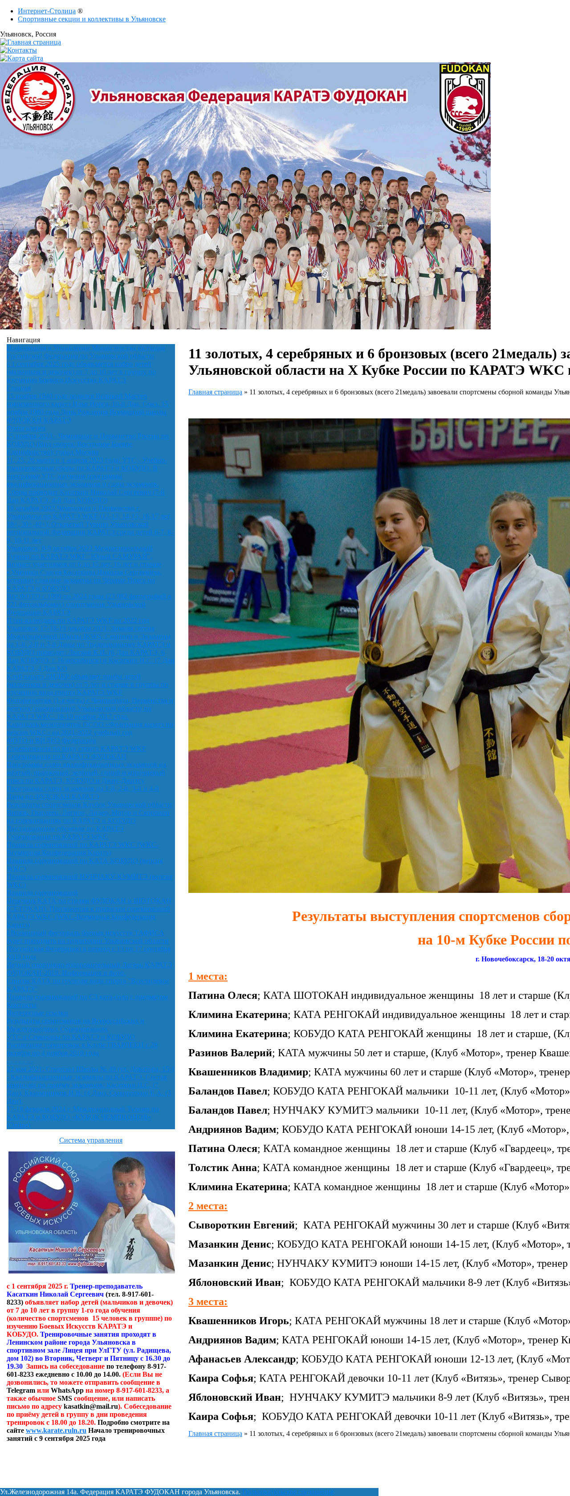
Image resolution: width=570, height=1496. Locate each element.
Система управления (90, 1140)
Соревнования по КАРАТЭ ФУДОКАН (66, 756)
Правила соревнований (42, 892)
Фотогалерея (26, 428)
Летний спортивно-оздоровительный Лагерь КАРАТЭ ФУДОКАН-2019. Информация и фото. (89, 969)
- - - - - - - (20, 1061)
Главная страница (215, 392)
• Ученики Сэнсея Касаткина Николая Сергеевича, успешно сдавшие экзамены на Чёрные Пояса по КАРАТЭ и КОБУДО (84, 580)
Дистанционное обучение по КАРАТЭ (65, 828)
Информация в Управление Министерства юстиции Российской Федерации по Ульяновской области (86, 352)
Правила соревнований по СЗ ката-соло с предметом (87, 997)
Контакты (22, 1005)
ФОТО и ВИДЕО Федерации (51, 740)
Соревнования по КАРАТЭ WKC (57, 836)
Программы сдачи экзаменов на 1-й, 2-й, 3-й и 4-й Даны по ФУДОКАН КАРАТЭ (83, 792)
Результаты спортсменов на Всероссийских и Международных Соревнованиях (75, 1025)
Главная (19, 388)
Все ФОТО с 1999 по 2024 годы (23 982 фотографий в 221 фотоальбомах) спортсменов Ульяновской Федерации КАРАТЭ (89, 604)
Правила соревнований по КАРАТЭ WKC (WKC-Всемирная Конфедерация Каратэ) (83, 848)
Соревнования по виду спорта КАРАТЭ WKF (76, 748)
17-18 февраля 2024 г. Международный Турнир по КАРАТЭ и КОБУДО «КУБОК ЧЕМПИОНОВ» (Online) (83, 1117)
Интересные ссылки (37, 1013)
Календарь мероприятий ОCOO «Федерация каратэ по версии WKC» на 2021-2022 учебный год (90, 728)
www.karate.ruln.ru (56, 1430)
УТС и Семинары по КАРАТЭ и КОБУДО (71, 1037)
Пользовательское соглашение (288, 1492)
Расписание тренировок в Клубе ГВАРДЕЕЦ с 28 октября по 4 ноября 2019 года (82, 1049)
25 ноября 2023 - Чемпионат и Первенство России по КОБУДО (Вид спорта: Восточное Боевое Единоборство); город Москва (88, 444)
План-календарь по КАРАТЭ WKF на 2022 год (78, 620)
